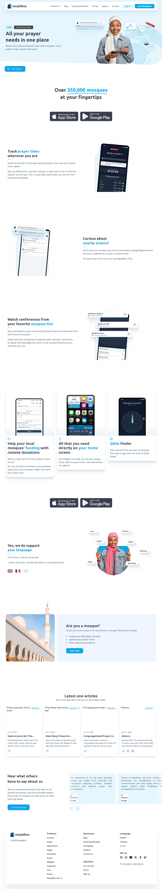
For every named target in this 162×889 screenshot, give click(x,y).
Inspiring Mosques (91, 842)
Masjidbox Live (53, 878)
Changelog (88, 846)
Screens (50, 837)
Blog (85, 837)
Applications (52, 846)
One (49, 870)
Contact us (88, 854)
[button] (71, 808)
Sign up (86, 874)
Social (49, 858)
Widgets (50, 862)
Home (49, 874)
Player (50, 842)
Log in (86, 870)
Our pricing (88, 866)
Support (87, 850)
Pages (49, 850)
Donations (51, 854)
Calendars (51, 866)
